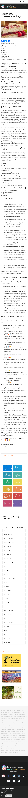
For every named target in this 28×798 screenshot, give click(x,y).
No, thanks (9, 795)
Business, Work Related (9, 538)
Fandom (6, 566)
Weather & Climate (8, 642)
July (6, 52)
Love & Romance (8, 598)
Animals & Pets (7, 530)
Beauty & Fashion (8, 534)
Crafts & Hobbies (8, 546)
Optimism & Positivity (8, 610)
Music (5, 606)
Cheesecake (7, 45)
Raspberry (13, 45)
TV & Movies (7, 630)
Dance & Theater (8, 554)
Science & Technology (9, 618)
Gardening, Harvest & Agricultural (11, 578)
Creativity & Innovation (9, 550)
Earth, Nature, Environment (10, 558)
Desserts (3, 50)
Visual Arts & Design (8, 638)
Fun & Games (7, 574)
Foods (2, 48)
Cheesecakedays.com (6, 89)
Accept (3, 795)
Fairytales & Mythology (9, 562)
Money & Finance (8, 602)
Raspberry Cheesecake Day (7, 446)
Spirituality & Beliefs (8, 622)
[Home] (11, 6)
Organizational (7, 614)
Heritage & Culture (8, 590)
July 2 (9, 56)
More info (3, 792)
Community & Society (9, 542)
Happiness (6, 582)
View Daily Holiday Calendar (10, 517)
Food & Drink (4, 46)
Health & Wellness (8, 586)
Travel (5, 634)
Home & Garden (7, 594)
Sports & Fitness (7, 626)
